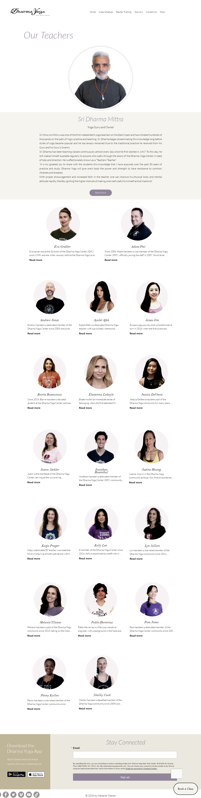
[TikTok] (36, 795)
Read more (35, 260)
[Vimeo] (21, 795)
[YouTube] (29, 795)
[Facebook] (6, 795)
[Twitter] (13, 795)
